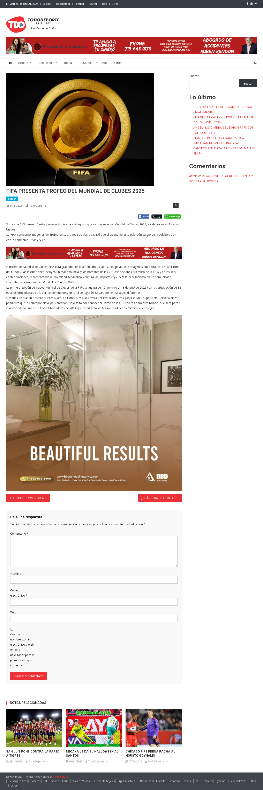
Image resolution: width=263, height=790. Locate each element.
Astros (24, 781)
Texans (186, 781)
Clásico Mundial (82, 781)
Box (104, 4)
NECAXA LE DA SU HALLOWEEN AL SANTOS (92, 753)
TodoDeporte (37, 205)
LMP (46, 781)
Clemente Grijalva (104, 781)
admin (193, 176)
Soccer (93, 4)
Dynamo (220, 781)
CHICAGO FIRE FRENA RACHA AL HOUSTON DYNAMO (150, 753)
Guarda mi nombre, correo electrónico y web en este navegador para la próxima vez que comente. (22, 649)
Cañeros (35, 781)
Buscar (193, 76)
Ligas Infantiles (126, 781)
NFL (198, 781)
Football (79, 4)
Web (13, 612)
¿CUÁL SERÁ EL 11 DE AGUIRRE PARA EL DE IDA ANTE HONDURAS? (161, 498)
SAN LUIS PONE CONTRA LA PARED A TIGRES (32, 753)
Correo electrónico (19, 592)
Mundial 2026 (238, 781)
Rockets (160, 781)
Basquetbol (63, 4)
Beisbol (47, 4)
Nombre (17, 574)
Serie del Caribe (60, 781)
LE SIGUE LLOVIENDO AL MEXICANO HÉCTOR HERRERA (31, 498)
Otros (115, 4)
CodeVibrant (60, 776)
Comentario (19, 533)
